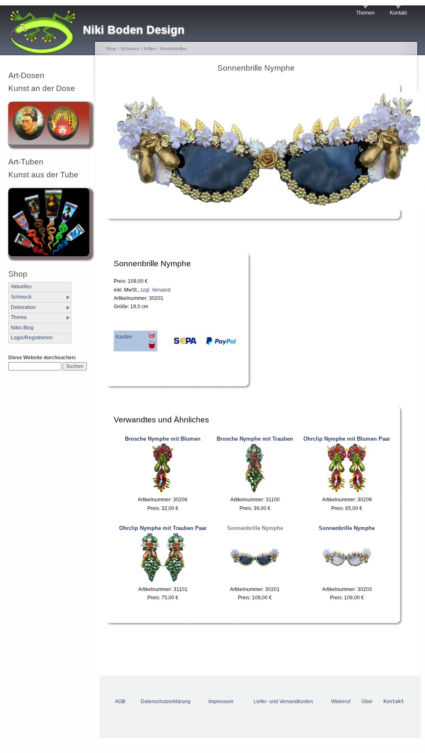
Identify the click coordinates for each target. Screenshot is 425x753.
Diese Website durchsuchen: (42, 358)
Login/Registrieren (32, 338)
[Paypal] (219, 343)
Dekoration (23, 307)
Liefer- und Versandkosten (283, 701)
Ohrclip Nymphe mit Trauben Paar (163, 528)
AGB (120, 701)
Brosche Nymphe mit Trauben (255, 439)
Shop (111, 48)
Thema (19, 317)
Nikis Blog (22, 328)
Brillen (150, 48)
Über (367, 701)
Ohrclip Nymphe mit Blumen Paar (346, 439)
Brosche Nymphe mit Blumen (162, 439)
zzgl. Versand (155, 290)
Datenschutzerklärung (166, 701)
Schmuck (21, 297)
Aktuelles (21, 286)
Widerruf (340, 701)
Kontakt (398, 13)
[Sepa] (178, 343)
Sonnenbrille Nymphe (255, 528)
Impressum (220, 701)
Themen (365, 13)
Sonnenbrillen (173, 48)
